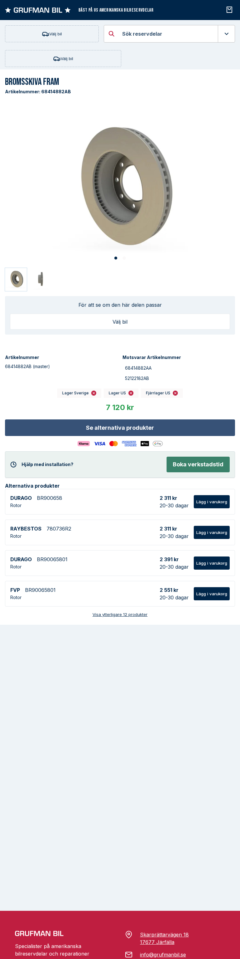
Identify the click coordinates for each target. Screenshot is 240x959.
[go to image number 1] (116, 258)
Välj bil (55, 33)
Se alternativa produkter (120, 427)
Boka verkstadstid (198, 464)
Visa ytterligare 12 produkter (120, 614)
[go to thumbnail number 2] (40, 279)
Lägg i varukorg (211, 501)
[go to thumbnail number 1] (16, 279)
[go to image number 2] (124, 258)
